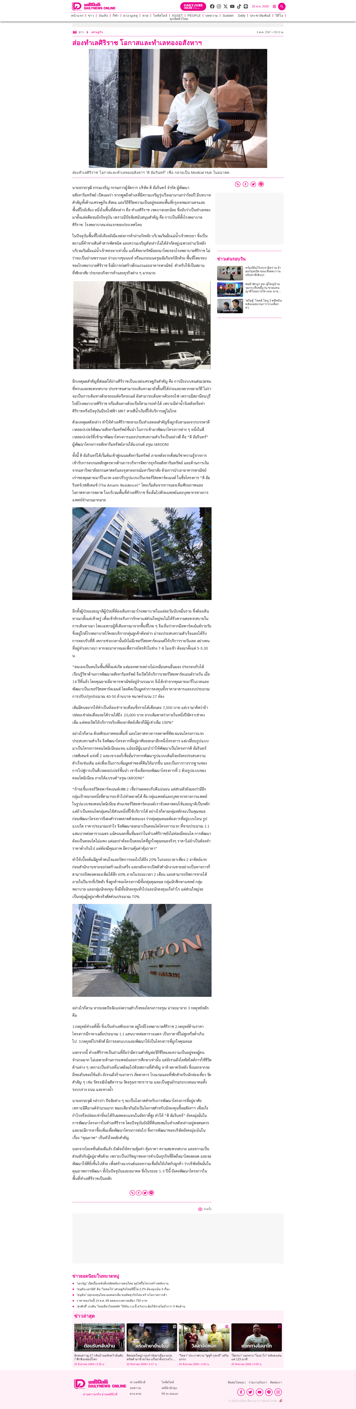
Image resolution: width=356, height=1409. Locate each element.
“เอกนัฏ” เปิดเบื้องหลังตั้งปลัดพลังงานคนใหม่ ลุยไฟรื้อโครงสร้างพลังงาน (123, 1283)
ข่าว (91, 15)
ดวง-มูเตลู (130, 15)
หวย (145, 15)
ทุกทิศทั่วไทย (179, 19)
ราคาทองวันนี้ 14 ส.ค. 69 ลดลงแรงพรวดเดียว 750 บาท (112, 1300)
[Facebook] (138, 1193)
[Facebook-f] (241, 1392)
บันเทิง (103, 15)
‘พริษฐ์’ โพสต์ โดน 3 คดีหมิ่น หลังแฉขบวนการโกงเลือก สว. (263, 304)
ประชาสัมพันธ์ (260, 15)
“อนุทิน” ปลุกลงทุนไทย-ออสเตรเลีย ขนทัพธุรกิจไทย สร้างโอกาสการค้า (122, 1294)
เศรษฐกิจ (97, 32)
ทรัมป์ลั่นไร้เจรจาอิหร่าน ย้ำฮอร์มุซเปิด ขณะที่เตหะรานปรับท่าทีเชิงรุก (263, 271)
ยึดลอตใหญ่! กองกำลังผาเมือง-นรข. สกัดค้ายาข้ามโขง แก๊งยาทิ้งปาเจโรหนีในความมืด (152, 1359)
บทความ (211, 15)
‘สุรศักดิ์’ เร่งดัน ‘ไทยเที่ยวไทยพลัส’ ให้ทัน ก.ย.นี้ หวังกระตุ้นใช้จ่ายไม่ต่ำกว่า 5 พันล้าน (131, 1306)
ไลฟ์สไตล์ (160, 15)
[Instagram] (278, 1392)
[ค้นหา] (282, 6)
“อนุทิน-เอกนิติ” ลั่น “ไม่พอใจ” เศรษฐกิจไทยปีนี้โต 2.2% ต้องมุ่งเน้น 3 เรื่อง (123, 1289)
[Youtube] (259, 1392)
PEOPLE (194, 15)
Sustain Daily (233, 15)
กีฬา (116, 15)
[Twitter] (145, 1193)
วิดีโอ (279, 15)
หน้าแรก (77, 15)
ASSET (177, 15)
